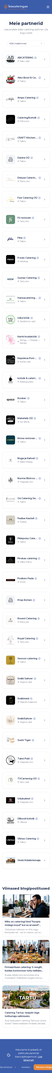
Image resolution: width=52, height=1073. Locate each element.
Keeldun (26, 1067)
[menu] (48, 7)
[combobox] (26, 43)
